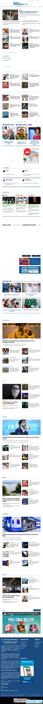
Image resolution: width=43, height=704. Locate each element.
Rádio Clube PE (23, 646)
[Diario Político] (8, 124)
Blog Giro (22, 648)
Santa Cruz (20, 195)
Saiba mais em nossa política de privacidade (31, 702)
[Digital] (16, 59)
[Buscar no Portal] (39, 4)
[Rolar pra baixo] (26, 256)
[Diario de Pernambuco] (21, 3)
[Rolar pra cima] (36, 256)
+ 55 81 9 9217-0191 (4, 687)
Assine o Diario (6, 56)
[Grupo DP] (21, 700)
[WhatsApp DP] (41, 695)
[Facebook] (29, 695)
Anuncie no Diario (7, 58)
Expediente (37, 646)
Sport (6, 195)
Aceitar (41, 702)
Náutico (32, 195)
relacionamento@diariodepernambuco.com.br (9, 690)
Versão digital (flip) (38, 642)
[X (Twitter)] (32, 695)
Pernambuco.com (23, 642)
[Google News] (39, 695)
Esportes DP (22, 643)
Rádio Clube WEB (23, 645)
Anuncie (36, 645)
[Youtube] (34, 695)
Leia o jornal (6, 60)
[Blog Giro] (34, 124)
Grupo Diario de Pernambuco (9, 695)
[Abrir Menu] (2, 3)
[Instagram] (30, 695)
